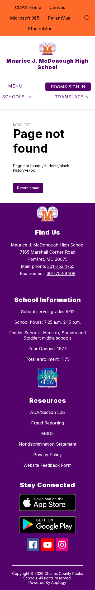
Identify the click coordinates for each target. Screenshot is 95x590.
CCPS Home (28, 7)
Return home (28, 188)
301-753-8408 (61, 273)
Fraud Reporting (47, 423)
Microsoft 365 (25, 18)
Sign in (76, 86)
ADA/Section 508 (47, 412)
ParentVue (59, 18)
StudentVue (40, 28)
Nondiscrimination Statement (47, 444)
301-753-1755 (60, 266)
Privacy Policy (47, 454)
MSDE (47, 433)
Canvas (57, 7)
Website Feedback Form (47, 465)
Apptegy (58, 582)
